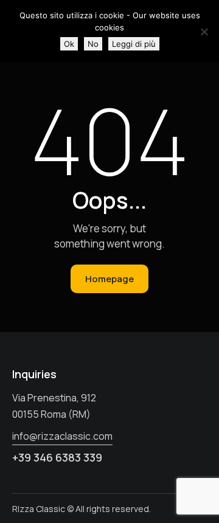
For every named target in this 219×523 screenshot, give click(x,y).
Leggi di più (134, 44)
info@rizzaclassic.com (62, 436)
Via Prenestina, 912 (54, 397)
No (93, 44)
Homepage (109, 278)
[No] (204, 32)
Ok (69, 44)
